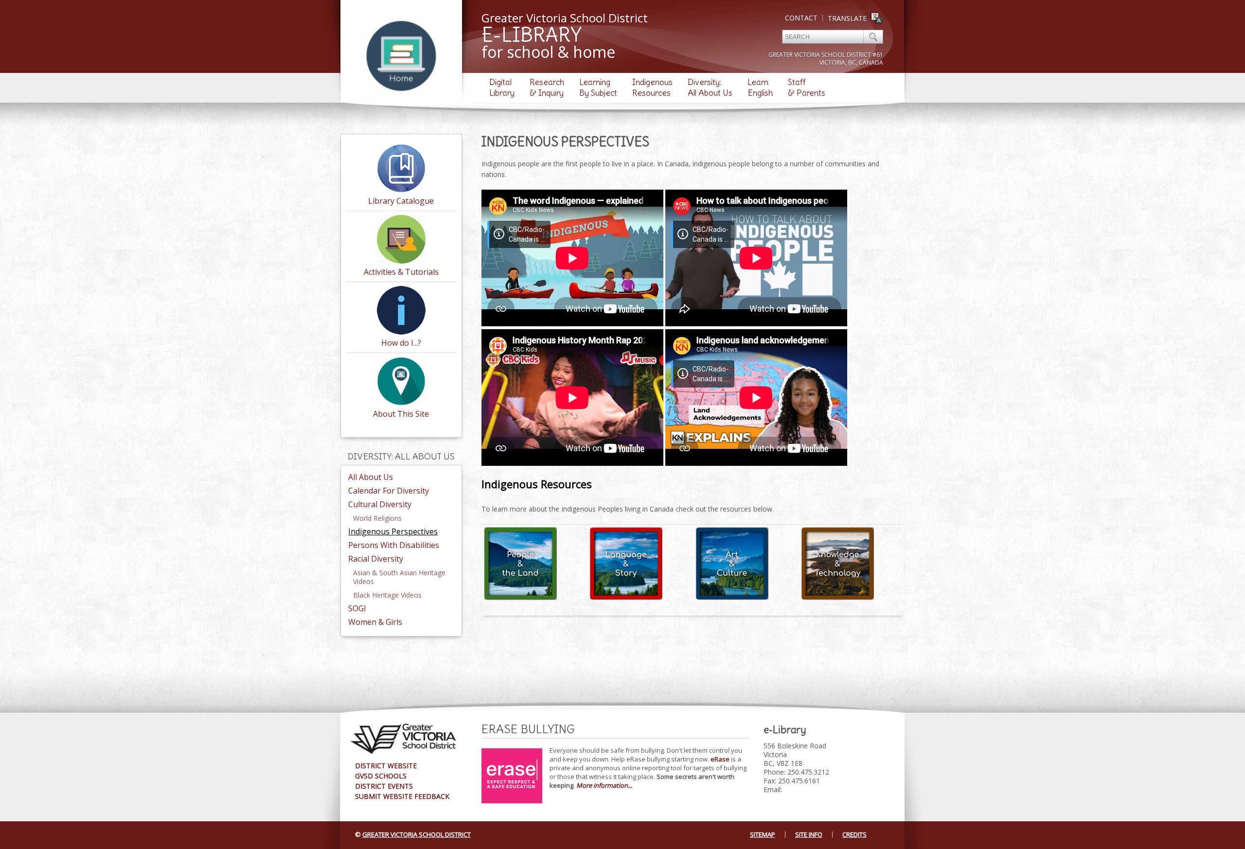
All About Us (370, 477)
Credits (854, 834)
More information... (604, 785)
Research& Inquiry (547, 87)
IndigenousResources (652, 87)
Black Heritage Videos (387, 595)
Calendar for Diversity (388, 490)
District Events (384, 786)
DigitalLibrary (502, 87)
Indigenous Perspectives (393, 531)
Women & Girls (375, 622)
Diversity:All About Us (710, 87)
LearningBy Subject (598, 87)
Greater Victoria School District (416, 834)
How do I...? (401, 342)
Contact (801, 17)
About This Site (401, 413)
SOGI (357, 608)
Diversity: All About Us (401, 456)
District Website (386, 765)
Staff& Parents (806, 87)
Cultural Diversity (379, 504)
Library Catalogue (401, 200)
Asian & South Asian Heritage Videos (399, 577)
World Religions (377, 518)
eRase (720, 759)
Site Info (808, 834)
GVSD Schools (381, 775)
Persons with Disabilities (393, 545)
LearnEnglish (760, 87)
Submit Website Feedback (402, 796)
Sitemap (762, 834)
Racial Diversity (375, 558)
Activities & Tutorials (401, 271)
